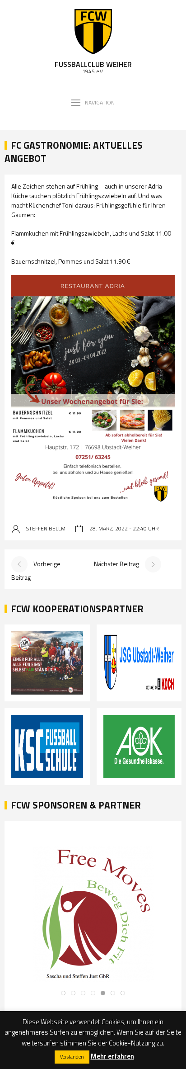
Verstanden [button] (72, 1056)
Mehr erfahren (112, 1056)
